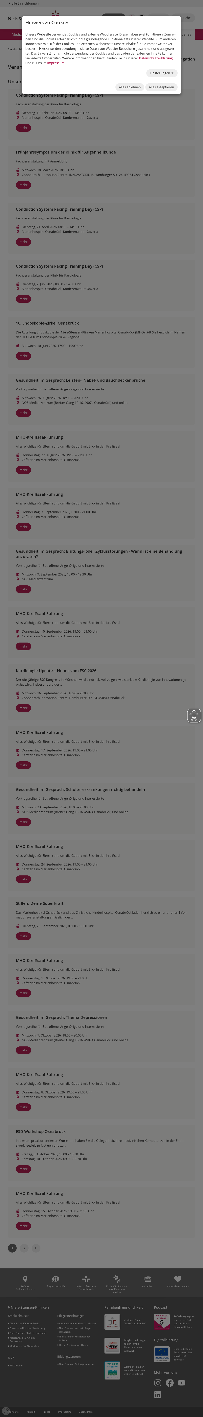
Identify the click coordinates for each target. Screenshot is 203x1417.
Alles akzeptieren (161, 87)
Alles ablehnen (130, 87)
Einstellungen (160, 73)
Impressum (55, 63)
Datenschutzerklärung (156, 58)
